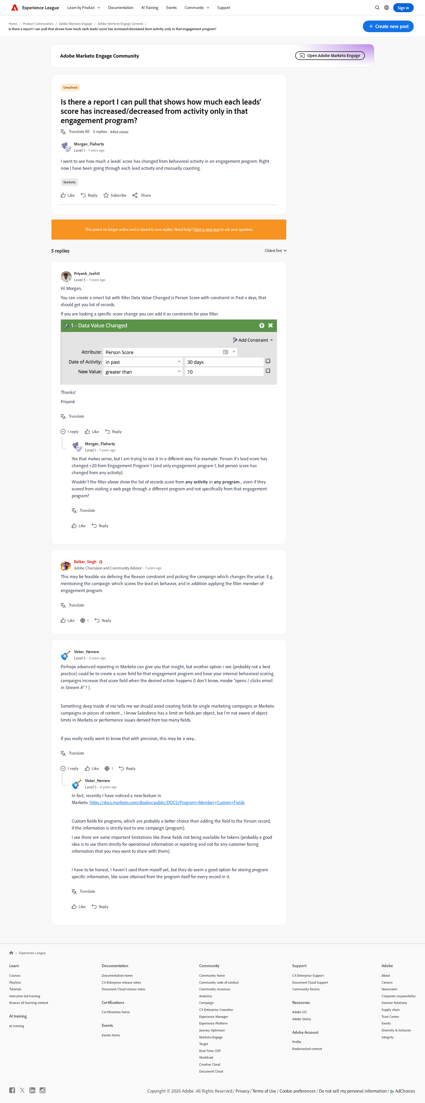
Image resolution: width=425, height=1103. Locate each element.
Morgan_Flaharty (89, 143)
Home (13, 23)
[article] (167, 353)
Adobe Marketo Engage (75, 23)
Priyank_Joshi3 (87, 273)
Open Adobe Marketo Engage (333, 55)
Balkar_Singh (85, 561)
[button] (388, 26)
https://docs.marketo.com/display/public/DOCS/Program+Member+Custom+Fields (167, 802)
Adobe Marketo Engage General (120, 23)
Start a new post (207, 229)
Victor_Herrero (86, 651)
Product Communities (38, 23)
